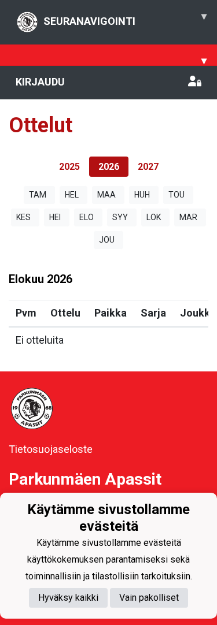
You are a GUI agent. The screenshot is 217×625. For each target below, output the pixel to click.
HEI (55, 217)
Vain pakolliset (149, 597)
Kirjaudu (40, 82)
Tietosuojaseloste (51, 449)
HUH (142, 194)
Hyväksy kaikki (68, 597)
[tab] (69, 167)
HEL (72, 194)
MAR (188, 217)
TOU (176, 194)
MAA (106, 194)
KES (23, 217)
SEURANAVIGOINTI (125, 18)
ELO (86, 217)
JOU (107, 239)
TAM (37, 194)
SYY (120, 217)
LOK (153, 217)
